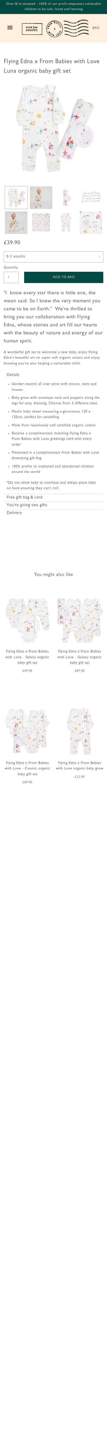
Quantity (11, 268)
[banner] (55, 28)
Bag (96, 28)
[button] (53, 375)
